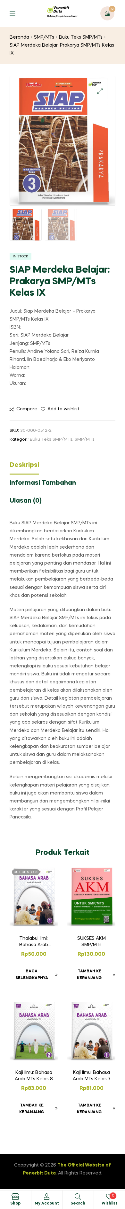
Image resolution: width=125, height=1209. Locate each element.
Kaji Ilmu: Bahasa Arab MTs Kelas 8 (34, 1075)
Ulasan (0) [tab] (26, 501)
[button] (100, 91)
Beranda (19, 37)
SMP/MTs (44, 37)
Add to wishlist (63, 409)
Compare (27, 409)
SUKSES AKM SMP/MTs (91, 941)
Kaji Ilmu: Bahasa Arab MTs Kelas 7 (91, 1075)
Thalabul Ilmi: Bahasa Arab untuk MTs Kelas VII (34, 942)
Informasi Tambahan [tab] (43, 483)
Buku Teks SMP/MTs (81, 37)
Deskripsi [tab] (24, 465)
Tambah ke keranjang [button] (89, 974)
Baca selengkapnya (31, 974)
